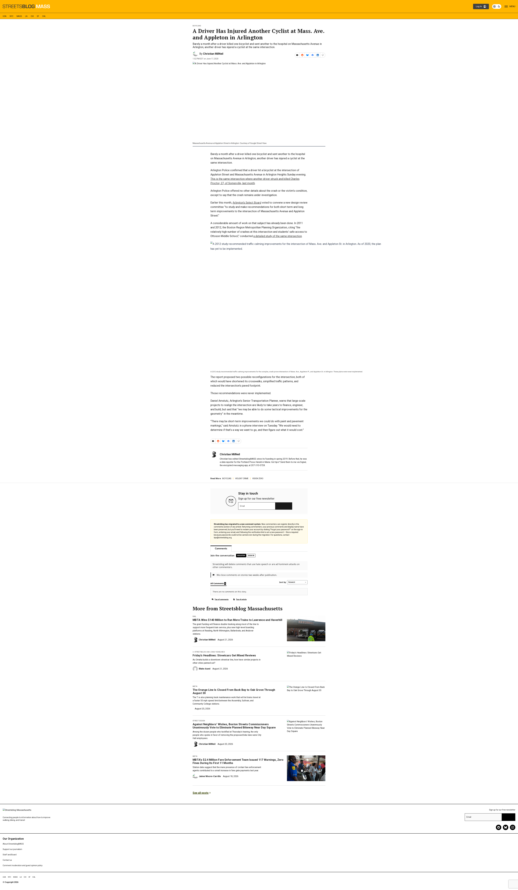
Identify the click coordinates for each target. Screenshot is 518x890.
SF (38, 16)
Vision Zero (257, 478)
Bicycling (197, 26)
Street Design (199, 721)
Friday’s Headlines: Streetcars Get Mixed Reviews (224, 655)
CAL (44, 16)
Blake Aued (204, 668)
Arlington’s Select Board (247, 202)
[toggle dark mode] (496, 6)
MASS (19, 16)
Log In (479, 6)
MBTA (195, 686)
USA (4, 16)
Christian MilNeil (213, 53)
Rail (194, 616)
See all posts (201, 792)
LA (26, 16)
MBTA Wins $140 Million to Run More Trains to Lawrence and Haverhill (237, 620)
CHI (32, 16)
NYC (11, 16)
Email (242, 506)
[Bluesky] (505, 827)
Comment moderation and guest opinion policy (22, 865)
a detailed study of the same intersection (277, 236)
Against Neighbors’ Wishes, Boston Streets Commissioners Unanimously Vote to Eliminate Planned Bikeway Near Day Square (234, 726)
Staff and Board (9, 855)
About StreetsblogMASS (13, 844)
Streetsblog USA (202, 652)
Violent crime (241, 478)
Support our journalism (12, 849)
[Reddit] (498, 827)
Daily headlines (218, 652)
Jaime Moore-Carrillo (210, 776)
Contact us (7, 860)
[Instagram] (512, 827)
